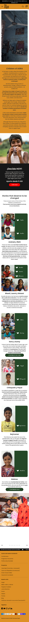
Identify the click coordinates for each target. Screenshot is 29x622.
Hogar (3, 582)
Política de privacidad (7, 561)
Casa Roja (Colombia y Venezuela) (10, 568)
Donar (3, 591)
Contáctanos (4, 556)
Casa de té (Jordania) (7, 575)
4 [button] (14, 545)
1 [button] (9, 545)
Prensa (3, 596)
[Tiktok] (9, 608)
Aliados (3, 593)
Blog (2, 598)
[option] (14, 510)
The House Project (16, 618)
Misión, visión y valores (7, 584)
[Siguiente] (27, 545)
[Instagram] (7, 608)
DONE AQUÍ (14, 185)
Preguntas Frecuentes (7, 558)
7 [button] (19, 545)
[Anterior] (2, 545)
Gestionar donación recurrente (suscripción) (13, 600)
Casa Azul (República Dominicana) (10, 570)
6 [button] (17, 545)
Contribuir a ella (14, 489)
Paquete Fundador (6, 587)
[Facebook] (2, 608)
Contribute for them (14, 355)
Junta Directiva (5, 589)
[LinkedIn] (11, 608)
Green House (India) (6, 573)
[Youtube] (4, 608)
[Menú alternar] (2, 6)
